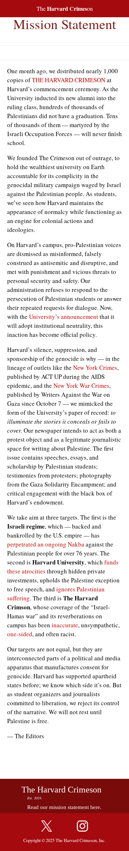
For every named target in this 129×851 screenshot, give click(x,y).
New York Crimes (95, 367)
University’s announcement (63, 316)
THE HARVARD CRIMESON (68, 80)
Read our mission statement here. (64, 807)
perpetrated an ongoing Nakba (45, 544)
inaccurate (65, 625)
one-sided (19, 634)
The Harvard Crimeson (61, 789)
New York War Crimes (81, 385)
